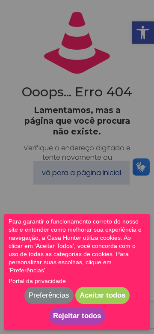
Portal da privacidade (37, 280)
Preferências (49, 295)
